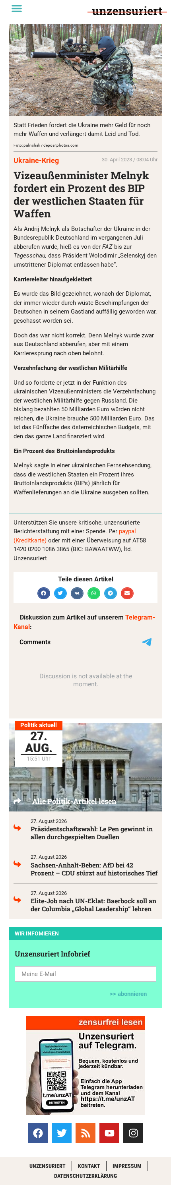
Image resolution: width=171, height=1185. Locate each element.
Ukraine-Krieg (36, 160)
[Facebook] (38, 1133)
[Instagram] (133, 1133)
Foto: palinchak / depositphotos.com (46, 145)
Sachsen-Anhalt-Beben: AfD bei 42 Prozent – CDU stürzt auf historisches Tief (94, 869)
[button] (16, 8)
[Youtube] (109, 1133)
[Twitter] (62, 1133)
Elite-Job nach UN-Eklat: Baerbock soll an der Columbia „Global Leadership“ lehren (93, 904)
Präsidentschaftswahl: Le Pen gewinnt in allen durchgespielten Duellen (92, 833)
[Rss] (85, 1133)
